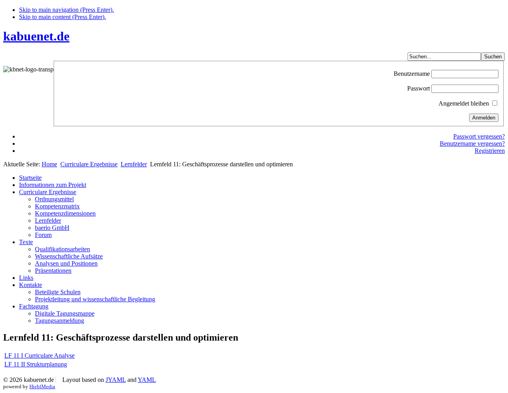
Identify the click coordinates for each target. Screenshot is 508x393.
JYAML (116, 379)
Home (49, 164)
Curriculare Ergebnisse (88, 164)
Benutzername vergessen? (472, 143)
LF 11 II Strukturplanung (35, 364)
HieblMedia (42, 386)
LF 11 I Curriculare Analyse (39, 355)
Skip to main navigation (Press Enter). (66, 9)
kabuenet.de (36, 36)
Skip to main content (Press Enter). (62, 16)
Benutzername (412, 73)
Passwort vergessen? (479, 136)
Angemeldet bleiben (464, 103)
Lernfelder (134, 164)
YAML (147, 379)
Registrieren (490, 150)
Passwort (418, 88)
